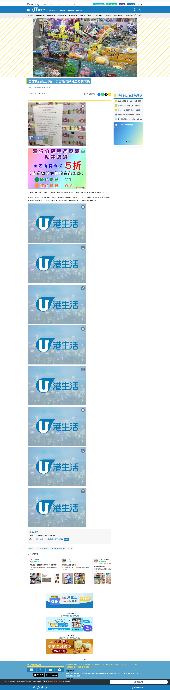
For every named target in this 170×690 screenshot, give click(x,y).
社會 (136, 664)
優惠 (31, 548)
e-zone (74, 4)
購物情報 (37, 87)
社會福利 (85, 667)
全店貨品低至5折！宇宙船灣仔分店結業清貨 (50, 548)
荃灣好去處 (119, 664)
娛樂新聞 (71, 10)
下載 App (132, 4)
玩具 (70, 548)
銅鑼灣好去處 (99, 664)
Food (51, 4)
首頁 (30, 87)
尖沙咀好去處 (88, 664)
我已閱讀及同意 (138, 682)
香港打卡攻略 (130, 15)
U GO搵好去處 (100, 4)
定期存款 (79, 10)
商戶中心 (122, 4)
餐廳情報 (69, 667)
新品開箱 (46, 87)
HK (38, 4)
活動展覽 (69, 664)
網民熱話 (69, 673)
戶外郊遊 (77, 667)
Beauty (59, 4)
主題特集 (142, 15)
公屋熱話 (63, 10)
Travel (44, 4)
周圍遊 (108, 15)
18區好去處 (118, 15)
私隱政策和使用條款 (55, 681)
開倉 (80, 664)
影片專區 (99, 15)
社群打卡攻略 (112, 4)
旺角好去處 (129, 664)
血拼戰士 (34, 93)
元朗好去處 (110, 664)
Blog (66, 4)
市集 (76, 664)
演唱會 (30, 15)
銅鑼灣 (66, 539)
